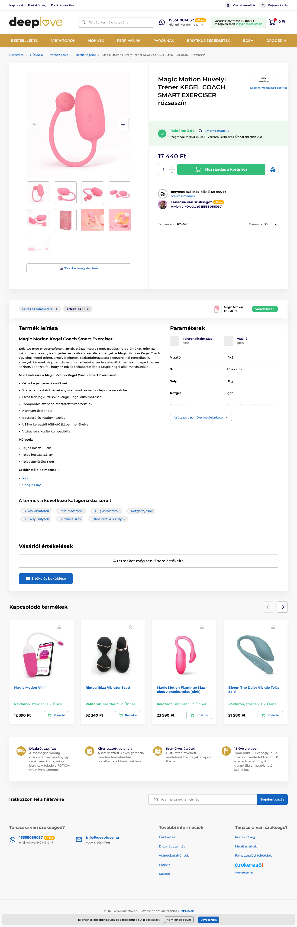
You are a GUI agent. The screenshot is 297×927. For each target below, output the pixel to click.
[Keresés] (83, 22)
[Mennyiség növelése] (172, 167)
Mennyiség (163, 169)
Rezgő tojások (86, 54)
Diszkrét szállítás (62, 5)
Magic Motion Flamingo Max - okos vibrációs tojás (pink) (182, 689)
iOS (25, 478)
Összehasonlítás (244, 5)
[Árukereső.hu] (261, 866)
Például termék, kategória (108, 22)
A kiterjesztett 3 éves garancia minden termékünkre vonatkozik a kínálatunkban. (121, 757)
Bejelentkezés (278, 5)
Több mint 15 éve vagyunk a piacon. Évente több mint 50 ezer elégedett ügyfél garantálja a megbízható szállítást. (256, 761)
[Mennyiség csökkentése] (172, 172)
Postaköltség (37, 5)
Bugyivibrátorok (107, 511)
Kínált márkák (246, 846)
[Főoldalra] (36, 22)
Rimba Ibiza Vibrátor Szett (108, 687)
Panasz (164, 865)
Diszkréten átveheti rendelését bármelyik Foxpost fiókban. (189, 757)
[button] (123, 124)
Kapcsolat (16, 5)
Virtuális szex (71, 519)
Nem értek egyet (178, 919)
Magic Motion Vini (29, 687)
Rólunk (164, 874)
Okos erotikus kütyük (109, 519)
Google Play (31, 485)
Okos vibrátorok (37, 511)
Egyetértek (208, 919)
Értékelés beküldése (48, 578)
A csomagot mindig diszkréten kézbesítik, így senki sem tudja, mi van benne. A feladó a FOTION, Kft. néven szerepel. (50, 761)
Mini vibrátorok (72, 511)
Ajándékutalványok (174, 855)
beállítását (152, 919)
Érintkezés (167, 837)
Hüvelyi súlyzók (37, 519)
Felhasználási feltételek (253, 855)
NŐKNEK (36, 54)
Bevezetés (16, 54)
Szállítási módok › (217, 131)
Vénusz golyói (59, 54)
